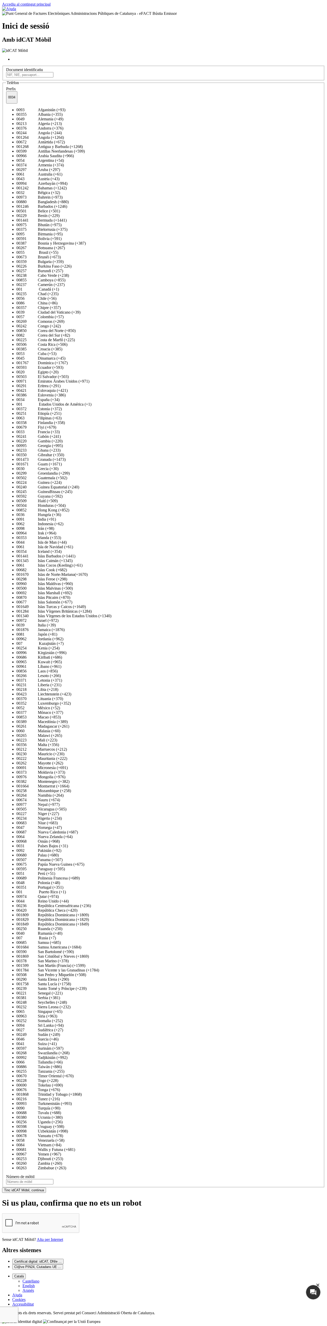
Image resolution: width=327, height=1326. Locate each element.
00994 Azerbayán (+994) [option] (41, 183)
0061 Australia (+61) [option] (39, 174)
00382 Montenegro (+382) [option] (42, 781)
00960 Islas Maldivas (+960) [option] (44, 583)
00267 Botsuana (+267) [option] (40, 248)
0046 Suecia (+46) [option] (37, 1039)
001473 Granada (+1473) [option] (41, 459)
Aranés (28, 1290)
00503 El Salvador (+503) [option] (42, 376)
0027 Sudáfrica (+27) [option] (39, 1030)
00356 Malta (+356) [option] (37, 744)
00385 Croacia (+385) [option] (39, 349)
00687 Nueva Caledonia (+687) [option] (47, 832)
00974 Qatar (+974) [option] (37, 896)
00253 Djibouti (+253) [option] (39, 1159)
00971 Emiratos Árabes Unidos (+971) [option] (52, 381)
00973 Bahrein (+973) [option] (39, 197)
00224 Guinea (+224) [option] (39, 482)
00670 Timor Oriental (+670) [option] (45, 1076)
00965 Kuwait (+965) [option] (39, 662)
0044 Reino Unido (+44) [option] (42, 901)
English (28, 1286)
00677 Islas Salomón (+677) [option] (44, 602)
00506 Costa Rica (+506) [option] (41, 344)
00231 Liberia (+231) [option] (38, 685)
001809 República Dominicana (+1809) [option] (52, 915)
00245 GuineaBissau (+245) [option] (44, 491)
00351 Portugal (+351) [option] (39, 887)
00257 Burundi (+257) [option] (39, 271)
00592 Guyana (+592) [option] (39, 496)
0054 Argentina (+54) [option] (40, 160)
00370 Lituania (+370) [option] (39, 698)
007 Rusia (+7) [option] (36, 938)
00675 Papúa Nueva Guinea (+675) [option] (50, 864)
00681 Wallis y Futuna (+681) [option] (45, 1149)
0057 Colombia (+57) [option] (40, 317)
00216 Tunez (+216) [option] (38, 1099)
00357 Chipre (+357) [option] (38, 307)
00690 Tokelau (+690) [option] (39, 1085)
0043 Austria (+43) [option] (38, 179)
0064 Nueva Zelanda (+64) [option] (44, 837)
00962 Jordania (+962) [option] (39, 639)
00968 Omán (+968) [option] (38, 841)
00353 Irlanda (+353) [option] (38, 537)
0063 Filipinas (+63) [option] (39, 418)
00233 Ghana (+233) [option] (38, 450)
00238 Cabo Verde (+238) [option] (42, 275)
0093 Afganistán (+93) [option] (40, 110)
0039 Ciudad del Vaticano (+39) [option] (48, 312)
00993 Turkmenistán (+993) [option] (44, 1103)
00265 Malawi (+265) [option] (39, 735)
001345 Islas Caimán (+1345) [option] (44, 560)
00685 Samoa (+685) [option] (38, 942)
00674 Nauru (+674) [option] (38, 800)
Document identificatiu (24, 69)
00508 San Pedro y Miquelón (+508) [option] (51, 975)
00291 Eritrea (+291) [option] (38, 386)
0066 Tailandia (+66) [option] (39, 1062)
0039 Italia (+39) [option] (36, 625)
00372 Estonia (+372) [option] (39, 409)
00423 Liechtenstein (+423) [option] (43, 694)
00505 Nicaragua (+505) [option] (41, 809)
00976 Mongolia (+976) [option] (40, 777)
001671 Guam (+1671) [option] (39, 464)
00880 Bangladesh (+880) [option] (42, 202)
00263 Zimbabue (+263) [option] (41, 1168)
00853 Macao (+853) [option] (38, 717)
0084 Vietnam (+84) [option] (38, 1145)
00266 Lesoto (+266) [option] (38, 675)
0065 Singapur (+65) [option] (39, 1011)
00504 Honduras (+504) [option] (41, 505)
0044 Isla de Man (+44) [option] (41, 542)
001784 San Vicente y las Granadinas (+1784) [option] (57, 970)
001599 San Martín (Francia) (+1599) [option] (50, 965)
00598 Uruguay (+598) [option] (40, 1126)
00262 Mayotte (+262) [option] (39, 763)
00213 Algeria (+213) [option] (39, 123)
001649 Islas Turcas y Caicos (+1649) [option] (51, 606)
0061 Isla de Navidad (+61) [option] (44, 547)
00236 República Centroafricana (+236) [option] (53, 906)
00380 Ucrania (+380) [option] (39, 1117)
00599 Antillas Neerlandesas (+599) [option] (50, 151)
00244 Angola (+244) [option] (39, 133)
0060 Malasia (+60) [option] (38, 731)
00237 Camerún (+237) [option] (40, 284)
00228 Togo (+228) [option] (37, 1080)
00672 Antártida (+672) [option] (40, 142)
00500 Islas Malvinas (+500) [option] (44, 588)
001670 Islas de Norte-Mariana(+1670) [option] (52, 574)
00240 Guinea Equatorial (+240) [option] (47, 487)
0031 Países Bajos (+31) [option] (42, 846)
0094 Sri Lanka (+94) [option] (40, 1025)
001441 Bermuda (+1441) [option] (41, 220)
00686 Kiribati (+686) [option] (39, 657)
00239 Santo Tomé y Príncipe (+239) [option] (51, 988)
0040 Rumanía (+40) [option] (39, 933)
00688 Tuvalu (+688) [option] (38, 1113)
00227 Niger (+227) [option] (37, 813)
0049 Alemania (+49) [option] (39, 119)
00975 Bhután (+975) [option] (39, 225)
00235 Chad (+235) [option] (37, 294)
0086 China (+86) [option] (36, 303)
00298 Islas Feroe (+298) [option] (41, 579)
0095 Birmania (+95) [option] (39, 234)
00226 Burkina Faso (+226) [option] (44, 266)
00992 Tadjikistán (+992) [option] (41, 1057)
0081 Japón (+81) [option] (36, 634)
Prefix (11, 89)
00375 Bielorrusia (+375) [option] (41, 229)
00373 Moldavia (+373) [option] (40, 772)
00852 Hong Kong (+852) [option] (42, 510)
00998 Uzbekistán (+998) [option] (42, 1131)
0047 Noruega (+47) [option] (39, 827)
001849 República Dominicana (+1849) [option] (52, 924)
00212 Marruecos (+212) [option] (41, 749)
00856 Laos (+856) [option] (37, 671)
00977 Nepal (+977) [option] (38, 804)
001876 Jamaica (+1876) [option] (40, 629)
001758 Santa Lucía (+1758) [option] (43, 984)
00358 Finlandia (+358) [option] (40, 422)
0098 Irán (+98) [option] (35, 528)
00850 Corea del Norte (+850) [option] (46, 330)
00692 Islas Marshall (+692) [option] (44, 593)
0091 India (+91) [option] (36, 519)
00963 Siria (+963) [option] (36, 1016)
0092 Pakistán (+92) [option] (38, 850)
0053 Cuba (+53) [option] (36, 353)
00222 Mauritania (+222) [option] (41, 758)
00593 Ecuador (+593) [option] (39, 367)
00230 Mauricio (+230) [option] (40, 754)
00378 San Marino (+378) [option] (42, 961)
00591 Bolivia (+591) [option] (39, 238)
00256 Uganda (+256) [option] (39, 1122)
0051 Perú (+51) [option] (35, 873)
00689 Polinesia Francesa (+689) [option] (48, 878)
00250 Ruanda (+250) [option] (39, 929)
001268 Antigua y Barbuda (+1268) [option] (49, 146)
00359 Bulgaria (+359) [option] (40, 261)
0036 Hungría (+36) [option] (38, 514)
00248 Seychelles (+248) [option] (41, 1002)
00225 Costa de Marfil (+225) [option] (45, 340)
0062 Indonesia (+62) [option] (39, 524)
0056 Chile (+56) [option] (36, 298)
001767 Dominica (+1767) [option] (42, 363)
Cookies (19, 1299)
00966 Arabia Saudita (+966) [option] (45, 156)
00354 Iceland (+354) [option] (39, 551)
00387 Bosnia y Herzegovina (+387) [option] (51, 243)
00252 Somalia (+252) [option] (39, 1021)
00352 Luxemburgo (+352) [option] (43, 703)
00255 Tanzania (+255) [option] (40, 1071)
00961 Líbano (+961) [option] (38, 666)
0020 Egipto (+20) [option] (37, 372)
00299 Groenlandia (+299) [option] (43, 473)
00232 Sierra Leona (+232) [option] (43, 1007)
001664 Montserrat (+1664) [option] (42, 786)
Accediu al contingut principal (26, 4)
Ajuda (17, 1295)
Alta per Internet (50, 1239)
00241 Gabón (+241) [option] (38, 436)
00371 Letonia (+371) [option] (39, 680)
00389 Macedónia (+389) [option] (42, 721)
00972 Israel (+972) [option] (37, 620)
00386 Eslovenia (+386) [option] (41, 395)
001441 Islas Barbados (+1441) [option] (45, 556)
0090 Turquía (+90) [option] (38, 1108)
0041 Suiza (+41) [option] (36, 1044)
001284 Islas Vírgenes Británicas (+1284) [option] (54, 611)
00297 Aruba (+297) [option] (38, 169)
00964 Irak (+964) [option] (36, 533)
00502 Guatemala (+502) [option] (41, 478)
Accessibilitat (23, 1304)
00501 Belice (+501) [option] (38, 211)
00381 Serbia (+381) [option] (38, 998)
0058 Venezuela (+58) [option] (40, 1140)
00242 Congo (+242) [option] (38, 326)
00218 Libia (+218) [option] (37, 689)
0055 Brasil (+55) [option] (37, 252)
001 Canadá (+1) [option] (37, 289)
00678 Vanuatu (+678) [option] (39, 1136)
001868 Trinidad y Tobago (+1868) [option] (49, 1094)
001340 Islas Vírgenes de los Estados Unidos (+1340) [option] (63, 616)
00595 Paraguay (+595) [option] (40, 869)
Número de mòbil (20, 1176)
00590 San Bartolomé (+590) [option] (45, 952)
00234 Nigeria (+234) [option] (39, 818)
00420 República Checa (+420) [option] (46, 910)
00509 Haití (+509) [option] (37, 501)
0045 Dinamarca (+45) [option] (40, 358)
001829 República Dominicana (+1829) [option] (52, 919)
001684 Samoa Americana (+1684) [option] (48, 947)
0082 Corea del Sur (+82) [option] (43, 335)
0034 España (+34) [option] (38, 399)
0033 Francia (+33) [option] (38, 432)
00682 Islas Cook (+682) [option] (41, 570)
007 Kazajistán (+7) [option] (40, 643)
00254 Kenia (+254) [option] (38, 648)
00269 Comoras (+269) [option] (40, 321)
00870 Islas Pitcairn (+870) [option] (43, 597)
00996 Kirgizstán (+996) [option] (41, 652)
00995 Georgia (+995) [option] (39, 445)
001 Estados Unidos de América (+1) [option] (53, 404)
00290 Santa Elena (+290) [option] (42, 979)
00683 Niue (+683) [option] (37, 823)
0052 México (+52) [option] (38, 708)
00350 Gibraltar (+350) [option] (40, 455)
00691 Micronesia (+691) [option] (42, 767)
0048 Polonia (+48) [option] (38, 883)
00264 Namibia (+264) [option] (40, 795)
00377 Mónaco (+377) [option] (39, 712)
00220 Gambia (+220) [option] (39, 441)
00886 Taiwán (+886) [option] (39, 1067)
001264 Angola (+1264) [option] (40, 137)
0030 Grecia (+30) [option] (37, 468)
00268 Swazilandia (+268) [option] (42, 1053)
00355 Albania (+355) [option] (39, 114)
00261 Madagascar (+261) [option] (42, 726)
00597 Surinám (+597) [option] (39, 1048)
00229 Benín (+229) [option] (38, 215)
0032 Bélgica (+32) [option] (38, 192)
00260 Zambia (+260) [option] (39, 1163)
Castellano (30, 1281)
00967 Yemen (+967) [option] (38, 1154)
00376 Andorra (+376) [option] (39, 128)
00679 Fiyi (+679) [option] (36, 427)
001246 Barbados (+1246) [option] (41, 206)
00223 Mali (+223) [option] (36, 740)
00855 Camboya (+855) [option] (40, 280)
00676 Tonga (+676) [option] (38, 1090)
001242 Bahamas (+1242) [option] (41, 188)
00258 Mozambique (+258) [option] (43, 790)
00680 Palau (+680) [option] (37, 855)
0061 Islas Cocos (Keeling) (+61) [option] (49, 565)
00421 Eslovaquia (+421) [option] (42, 390)
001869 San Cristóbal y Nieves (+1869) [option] (52, 956)
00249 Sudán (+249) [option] (38, 1034)
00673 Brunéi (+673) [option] (38, 257)
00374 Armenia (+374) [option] (40, 165)
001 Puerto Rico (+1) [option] (41, 892)
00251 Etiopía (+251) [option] (38, 413)
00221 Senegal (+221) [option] (39, 993)
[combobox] (11, 97)
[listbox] (163, 639)
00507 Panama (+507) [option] (39, 860)
